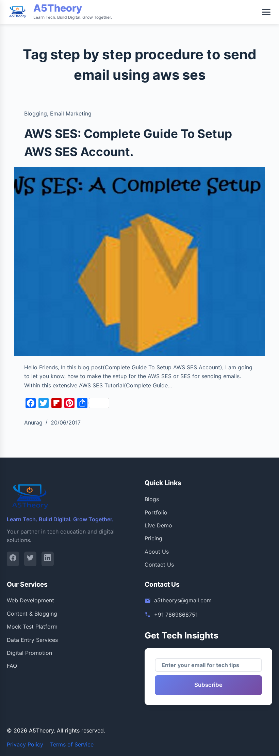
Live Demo (158, 525)
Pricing (153, 538)
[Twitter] (30, 559)
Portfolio (156, 512)
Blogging (35, 113)
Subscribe (208, 684)
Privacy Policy (25, 744)
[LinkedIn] (48, 559)
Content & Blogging (32, 613)
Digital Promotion (29, 652)
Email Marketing (71, 113)
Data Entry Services (32, 639)
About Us (157, 551)
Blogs (152, 499)
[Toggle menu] (266, 12)
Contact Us (159, 564)
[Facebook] (13, 559)
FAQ (12, 665)
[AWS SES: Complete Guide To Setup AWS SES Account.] (139, 261)
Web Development (30, 600)
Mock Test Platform (32, 626)
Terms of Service (72, 744)
